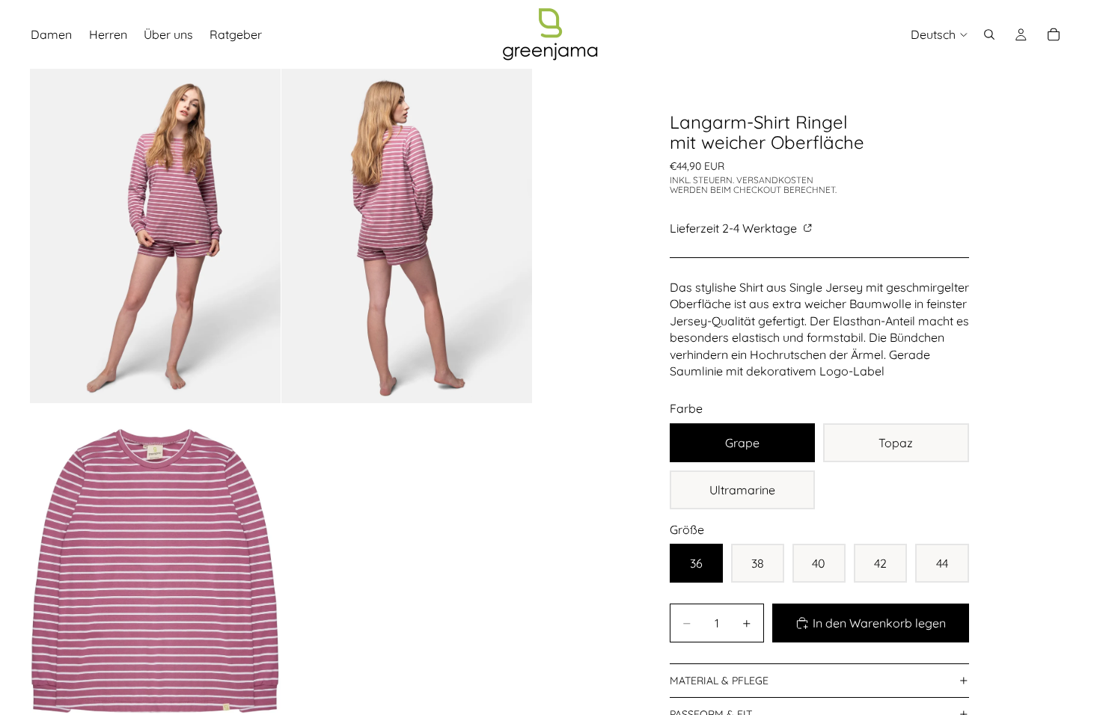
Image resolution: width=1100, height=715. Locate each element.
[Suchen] (989, 34)
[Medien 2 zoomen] (406, 236)
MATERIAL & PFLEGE (719, 680)
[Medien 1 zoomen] (155, 236)
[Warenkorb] (1053, 34)
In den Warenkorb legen (879, 623)
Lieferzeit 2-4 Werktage (735, 228)
